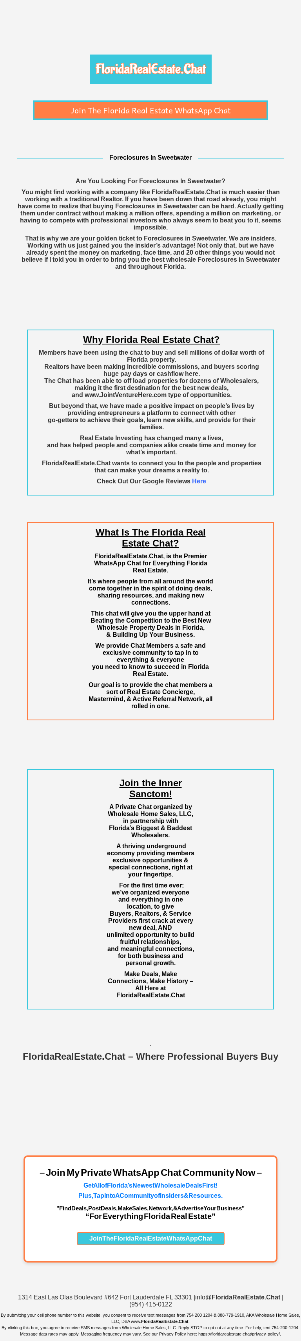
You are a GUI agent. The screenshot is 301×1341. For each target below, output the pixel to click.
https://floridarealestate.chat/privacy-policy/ (239, 1334)
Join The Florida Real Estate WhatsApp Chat (151, 110)
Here (199, 481)
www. (160, 1321)
